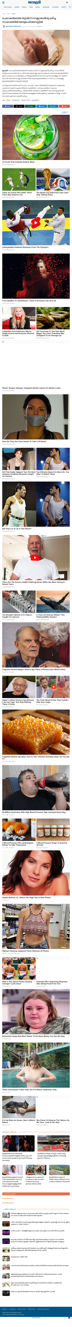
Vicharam (55, 7)
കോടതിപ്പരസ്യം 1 (8, 1198)
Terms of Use (21, 1309)
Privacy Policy (31, 1309)
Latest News (8, 7)
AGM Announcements (43, 1309)
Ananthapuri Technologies (17, 1314)
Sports (63, 7)
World (38, 7)
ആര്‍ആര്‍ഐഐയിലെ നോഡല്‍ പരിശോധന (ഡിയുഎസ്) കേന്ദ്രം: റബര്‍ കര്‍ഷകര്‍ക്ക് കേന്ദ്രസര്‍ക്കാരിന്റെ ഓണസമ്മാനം (36, 1275)
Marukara (46, 7)
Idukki (29, 1173)
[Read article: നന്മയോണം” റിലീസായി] (6, 1258)
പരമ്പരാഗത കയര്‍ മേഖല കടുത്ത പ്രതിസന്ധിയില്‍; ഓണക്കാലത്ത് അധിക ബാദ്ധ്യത (40, 1265)
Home (3, 14)
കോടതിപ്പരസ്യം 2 (8, 1203)
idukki (8, 100)
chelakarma (15, 100)
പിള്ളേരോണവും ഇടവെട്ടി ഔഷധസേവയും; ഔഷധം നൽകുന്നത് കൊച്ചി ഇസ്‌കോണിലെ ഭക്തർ (35, 1180)
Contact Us (13, 1309)
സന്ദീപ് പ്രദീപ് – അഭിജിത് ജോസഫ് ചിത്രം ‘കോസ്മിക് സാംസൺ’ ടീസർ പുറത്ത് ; (38, 1231)
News (8, 14)
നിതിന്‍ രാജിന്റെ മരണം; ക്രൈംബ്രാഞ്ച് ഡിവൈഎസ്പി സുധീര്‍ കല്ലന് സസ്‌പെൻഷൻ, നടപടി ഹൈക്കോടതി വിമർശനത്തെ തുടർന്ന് (40, 1214)
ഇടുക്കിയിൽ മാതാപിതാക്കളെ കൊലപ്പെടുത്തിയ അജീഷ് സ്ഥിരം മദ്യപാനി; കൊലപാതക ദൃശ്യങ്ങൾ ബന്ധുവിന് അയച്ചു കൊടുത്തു (17, 1157)
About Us (4, 1309)
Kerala (24, 7)
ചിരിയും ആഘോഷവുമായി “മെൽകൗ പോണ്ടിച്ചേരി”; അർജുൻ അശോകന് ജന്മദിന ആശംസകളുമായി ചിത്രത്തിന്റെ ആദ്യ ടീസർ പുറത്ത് (39, 1249)
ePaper (17, 7)
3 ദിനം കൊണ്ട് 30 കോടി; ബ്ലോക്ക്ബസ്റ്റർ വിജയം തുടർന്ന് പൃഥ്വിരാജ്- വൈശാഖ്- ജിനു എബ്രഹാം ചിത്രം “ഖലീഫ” (40, 1223)
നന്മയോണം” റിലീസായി (19, 1257)
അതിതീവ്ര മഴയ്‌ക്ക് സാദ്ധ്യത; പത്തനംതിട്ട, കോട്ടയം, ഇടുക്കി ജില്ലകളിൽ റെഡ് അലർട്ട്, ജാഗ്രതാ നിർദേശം (51, 1156)
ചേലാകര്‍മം (35, 100)
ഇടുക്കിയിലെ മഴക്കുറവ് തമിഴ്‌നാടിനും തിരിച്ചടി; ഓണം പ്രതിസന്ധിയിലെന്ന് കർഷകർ (59, 1179)
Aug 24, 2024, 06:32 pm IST (29, 26)
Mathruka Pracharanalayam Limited (12, 1312)
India (31, 7)
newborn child (25, 100)
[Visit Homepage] (34, 2)
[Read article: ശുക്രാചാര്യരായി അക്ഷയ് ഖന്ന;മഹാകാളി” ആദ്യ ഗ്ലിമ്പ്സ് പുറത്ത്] (6, 1293)
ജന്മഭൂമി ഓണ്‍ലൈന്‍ (13, 26)
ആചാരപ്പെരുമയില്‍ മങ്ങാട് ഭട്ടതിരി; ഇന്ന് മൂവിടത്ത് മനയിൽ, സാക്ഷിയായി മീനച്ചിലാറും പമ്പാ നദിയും (36, 1284)
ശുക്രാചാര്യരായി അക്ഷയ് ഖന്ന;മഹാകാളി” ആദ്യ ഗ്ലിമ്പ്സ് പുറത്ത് (33, 1291)
